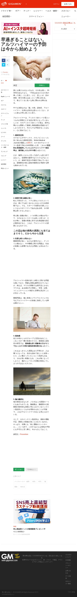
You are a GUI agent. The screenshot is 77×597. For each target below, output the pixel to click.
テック (26, 11)
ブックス (3, 141)
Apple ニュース (5, 96)
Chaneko (5, 72)
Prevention (24, 434)
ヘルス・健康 (51, 11)
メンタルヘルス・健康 (21, 481)
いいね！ (20, 469)
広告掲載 (68, 560)
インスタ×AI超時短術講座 (22, 534)
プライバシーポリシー (68, 565)
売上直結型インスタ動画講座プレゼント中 (29, 529)
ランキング (4, 151)
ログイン (56, 4)
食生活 (22, 487)
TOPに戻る (71, 592)
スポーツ (3, 109)
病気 (33, 481)
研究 (29, 143)
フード (3, 136)
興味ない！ (32, 469)
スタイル (65, 11)
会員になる (68, 4)
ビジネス (3, 132)
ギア (17, 11)
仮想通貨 (6, 16)
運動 (15, 487)
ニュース (65, 16)
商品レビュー (5, 168)
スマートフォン (35, 16)
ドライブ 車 (6, 11)
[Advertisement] (31, 265)
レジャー (37, 11)
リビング (3, 155)
